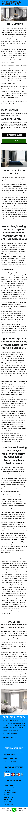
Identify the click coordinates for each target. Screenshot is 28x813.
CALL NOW (14, 141)
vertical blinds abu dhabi (12, 680)
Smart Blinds (8, 795)
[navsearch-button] (4, 743)
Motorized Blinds (9, 804)
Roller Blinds (7, 802)
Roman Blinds (8, 799)
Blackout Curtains (9, 788)
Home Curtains (8, 790)
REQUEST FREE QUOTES (14, 135)
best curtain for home (7, 678)
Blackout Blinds (8, 797)
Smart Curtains (8, 786)
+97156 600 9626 (12, 758)
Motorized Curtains (10, 792)
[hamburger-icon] (25, 3)
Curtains (20, 585)
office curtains (19, 672)
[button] (2, 14)
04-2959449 (12, 762)
